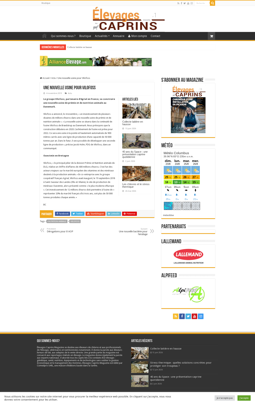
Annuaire (118, 36)
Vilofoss (75, 221)
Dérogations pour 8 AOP (60, 230)
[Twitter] (184, 3)
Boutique (46, 3)
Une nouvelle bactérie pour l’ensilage (133, 232)
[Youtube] (188, 3)
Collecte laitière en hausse (79, 47)
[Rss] (178, 3)
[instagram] (191, 3)
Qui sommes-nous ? (63, 36)
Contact (155, 36)
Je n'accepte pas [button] (225, 398)
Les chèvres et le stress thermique (136, 185)
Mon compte (139, 36)
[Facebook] (181, 3)
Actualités (101, 36)
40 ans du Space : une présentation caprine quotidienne (135, 154)
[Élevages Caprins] (127, 18)
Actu (53, 78)
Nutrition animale (57, 221)
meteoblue (168, 215)
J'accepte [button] (244, 398)
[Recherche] (212, 3)
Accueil (44, 35)
